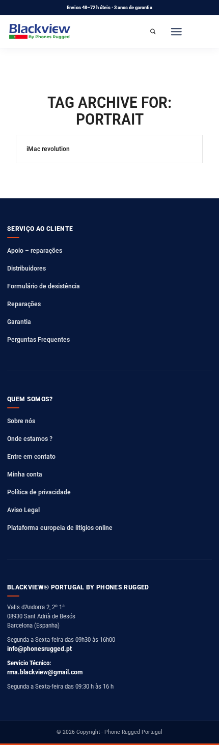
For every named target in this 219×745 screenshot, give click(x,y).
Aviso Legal (23, 510)
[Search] (152, 31)
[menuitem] (152, 31)
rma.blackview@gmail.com (45, 672)
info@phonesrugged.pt (39, 648)
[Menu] (176, 31)
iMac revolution (48, 149)
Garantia (19, 321)
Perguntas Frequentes (38, 339)
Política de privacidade (39, 492)
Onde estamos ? (29, 438)
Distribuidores (26, 268)
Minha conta (24, 474)
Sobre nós (21, 421)
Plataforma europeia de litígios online (60, 527)
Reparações (24, 304)
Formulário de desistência (43, 286)
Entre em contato (31, 456)
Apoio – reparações (34, 250)
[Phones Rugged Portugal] (40, 31)
